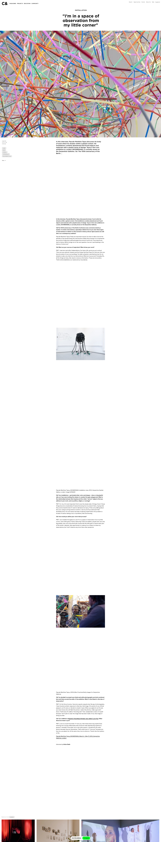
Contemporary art (6, 154)
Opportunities (137, 2)
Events (143, 2)
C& (4, 3)
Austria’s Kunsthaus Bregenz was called (80, 718)
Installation (5, 152)
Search (130, 2)
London (4, 148)
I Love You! (95, 718)
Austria (4, 150)
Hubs (153, 2)
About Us (148, 2)
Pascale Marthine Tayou (7, 156)
